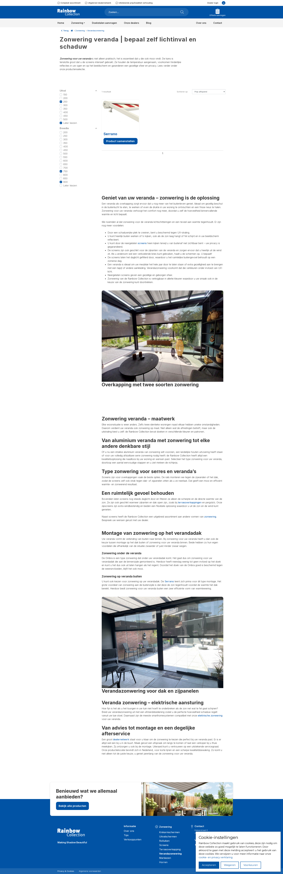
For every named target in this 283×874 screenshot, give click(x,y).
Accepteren (209, 865)
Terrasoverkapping (170, 849)
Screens (163, 845)
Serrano (110, 134)
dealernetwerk (121, 739)
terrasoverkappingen (189, 502)
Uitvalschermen (168, 836)
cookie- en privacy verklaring (216, 857)
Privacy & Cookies (65, 871)
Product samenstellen (120, 141)
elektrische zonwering (210, 715)
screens (142, 243)
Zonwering (80, 31)
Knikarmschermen (169, 832)
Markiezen (165, 857)
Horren (163, 862)
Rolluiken (164, 840)
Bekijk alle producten (72, 805)
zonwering (210, 516)
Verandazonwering (95, 31)
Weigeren (230, 865)
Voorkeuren (250, 865)
